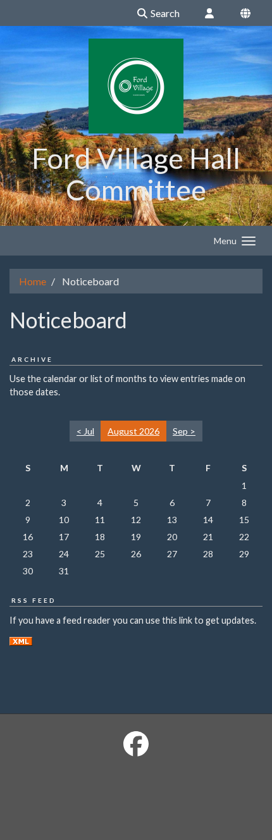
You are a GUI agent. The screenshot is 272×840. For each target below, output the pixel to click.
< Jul (85, 431)
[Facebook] (136, 744)
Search (164, 13)
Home (32, 281)
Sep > (184, 431)
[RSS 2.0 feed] (20, 640)
